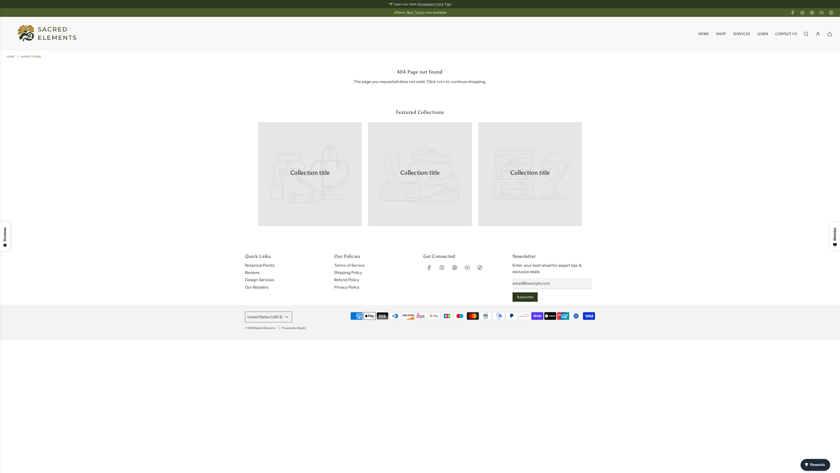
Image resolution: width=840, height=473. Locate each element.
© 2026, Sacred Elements (260, 328)
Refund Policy (346, 279)
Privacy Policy (346, 287)
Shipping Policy (348, 272)
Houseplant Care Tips (434, 4)
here (441, 81)
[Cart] (830, 34)
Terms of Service (349, 265)
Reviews (252, 272)
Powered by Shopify (294, 328)
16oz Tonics (415, 12)
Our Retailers (257, 287)
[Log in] (818, 34)
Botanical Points (260, 265)
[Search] (806, 34)
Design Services (259, 279)
